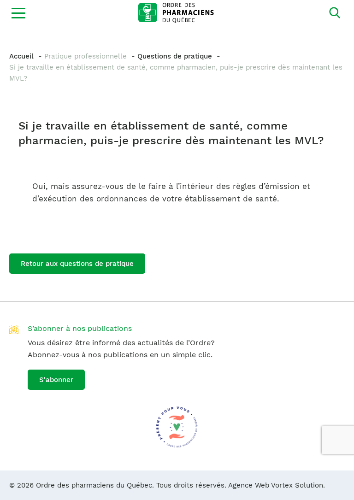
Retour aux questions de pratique (77, 263)
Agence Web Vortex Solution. (276, 485)
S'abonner (56, 380)
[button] (18, 13)
